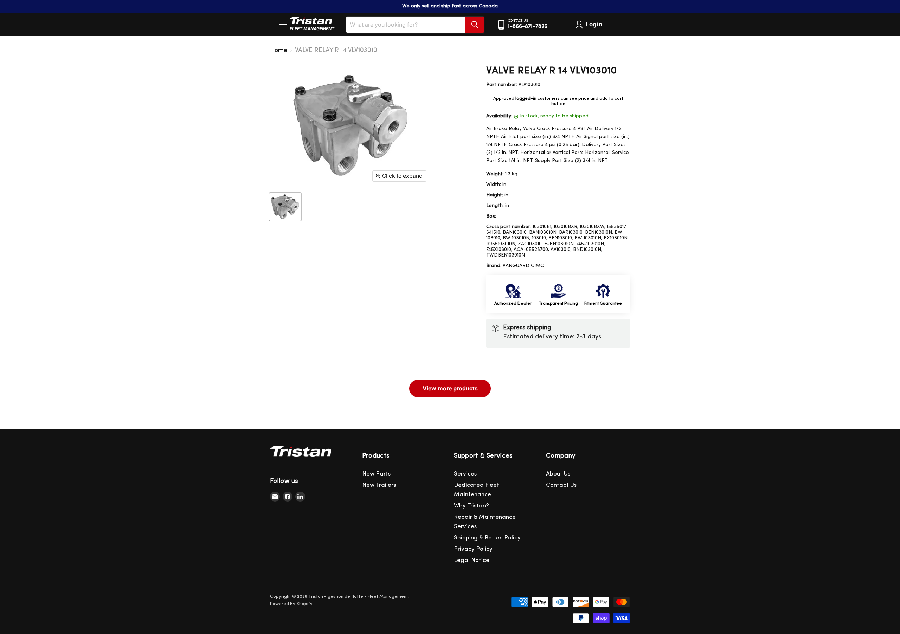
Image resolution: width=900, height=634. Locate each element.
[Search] (474, 25)
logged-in (525, 98)
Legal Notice (471, 560)
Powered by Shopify (291, 604)
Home (278, 50)
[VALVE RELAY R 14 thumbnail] (285, 207)
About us (558, 474)
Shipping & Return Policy (487, 538)
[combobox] (405, 25)
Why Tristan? (471, 506)
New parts (376, 474)
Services (465, 474)
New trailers (379, 485)
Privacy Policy (473, 549)
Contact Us (561, 485)
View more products (450, 388)
